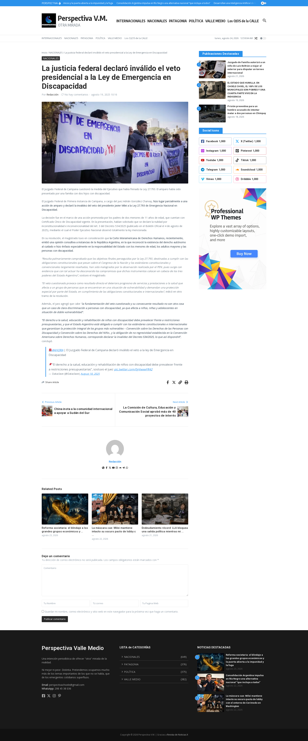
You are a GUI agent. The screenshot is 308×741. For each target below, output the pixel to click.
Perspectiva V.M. (82, 18)
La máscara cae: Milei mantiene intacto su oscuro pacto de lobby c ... (114, 531)
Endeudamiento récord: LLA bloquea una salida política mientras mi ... (165, 529)
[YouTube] (113, 468)
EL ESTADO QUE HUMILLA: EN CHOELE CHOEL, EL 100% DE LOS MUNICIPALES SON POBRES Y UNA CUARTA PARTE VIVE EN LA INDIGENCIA (246, 89)
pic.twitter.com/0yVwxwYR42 (133, 369)
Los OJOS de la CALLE (243, 21)
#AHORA (57, 350)
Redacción (52, 94)
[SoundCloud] (120, 468)
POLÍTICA (196, 21)
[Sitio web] (103, 468)
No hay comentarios (76, 94)
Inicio (44, 52)
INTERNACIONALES (130, 21)
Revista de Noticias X (177, 734)
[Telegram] (123, 468)
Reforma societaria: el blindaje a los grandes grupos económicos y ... (65, 529)
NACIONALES (157, 21)
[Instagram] (116, 468)
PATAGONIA (178, 21)
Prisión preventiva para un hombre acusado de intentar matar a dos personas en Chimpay (246, 110)
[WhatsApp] (127, 468)
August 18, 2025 (90, 373)
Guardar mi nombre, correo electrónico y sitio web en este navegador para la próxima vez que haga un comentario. (111, 611)
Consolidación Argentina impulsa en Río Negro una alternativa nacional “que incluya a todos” (245, 679)
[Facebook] (106, 468)
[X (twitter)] (110, 468)
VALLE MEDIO (215, 21)
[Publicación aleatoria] (256, 38)
